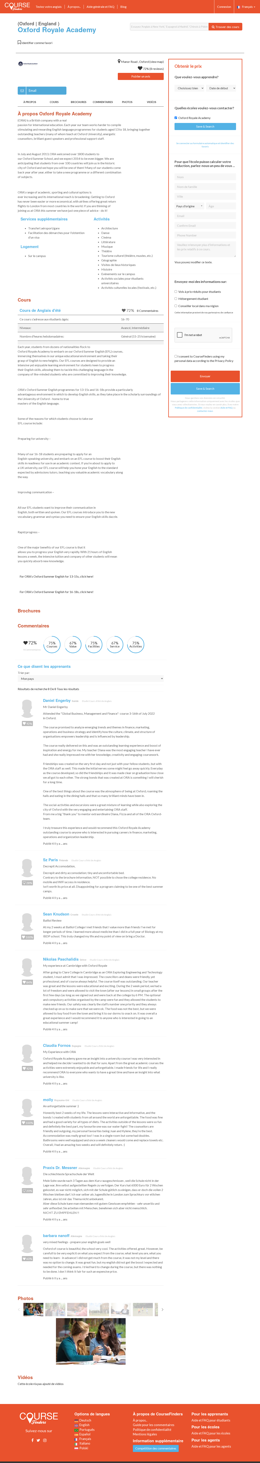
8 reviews (156, 68)
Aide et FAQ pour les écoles (210, 1433)
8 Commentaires (147, 310)
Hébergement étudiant (193, 298)
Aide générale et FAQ (100, 6)
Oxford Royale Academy (194, 118)
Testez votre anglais (49, 6)
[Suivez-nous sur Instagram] (44, 1440)
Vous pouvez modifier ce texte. (193, 262)
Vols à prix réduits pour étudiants (199, 291)
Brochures (78, 102)
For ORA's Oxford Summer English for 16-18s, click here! (56, 592)
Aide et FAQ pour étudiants (210, 1420)
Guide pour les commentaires (153, 1425)
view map (156, 61)
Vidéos (151, 102)
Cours (54, 102)
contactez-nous (205, 410)
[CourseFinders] (17, 6)
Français (247, 6)
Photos (127, 102)
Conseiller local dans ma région (198, 306)
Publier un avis (140, 76)
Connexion (224, 6)
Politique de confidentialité (188, 407)
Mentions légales (145, 1434)
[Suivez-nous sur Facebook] (32, 1440)
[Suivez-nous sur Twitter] (38, 1440)
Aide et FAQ (226, 407)
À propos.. (74, 6)
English (83, 1425)
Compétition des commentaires (155, 1448)
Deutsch (84, 1420)
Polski (83, 1448)
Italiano (84, 1443)
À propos (29, 102)
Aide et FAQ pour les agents (211, 1446)
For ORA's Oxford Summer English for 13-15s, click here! (56, 576)
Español (84, 1434)
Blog (123, 6)
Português (86, 1430)
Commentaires (103, 102)
